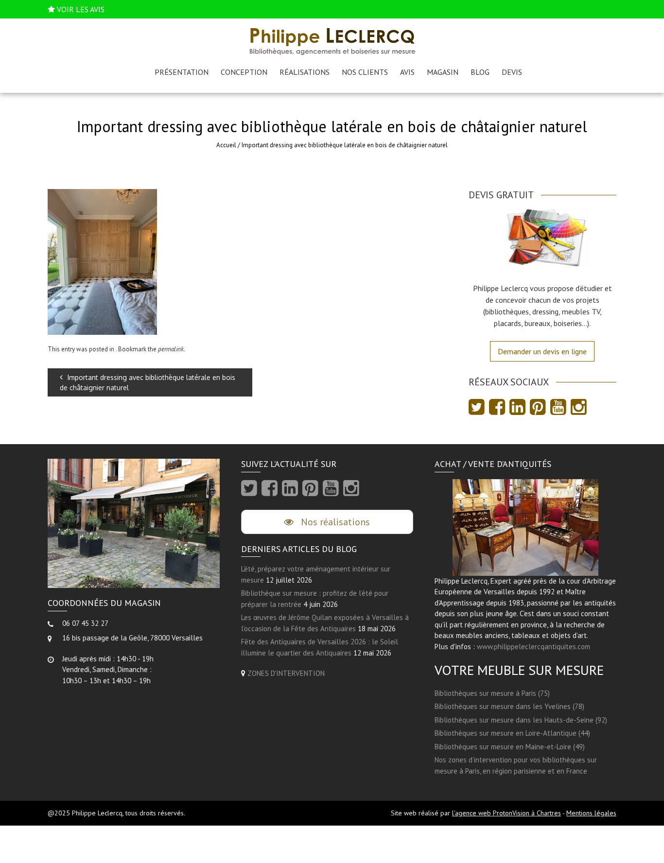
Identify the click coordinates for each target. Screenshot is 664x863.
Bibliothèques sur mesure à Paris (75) (492, 693)
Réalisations (305, 72)
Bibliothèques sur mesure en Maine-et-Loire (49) (510, 746)
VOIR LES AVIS (81, 9)
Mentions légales (591, 813)
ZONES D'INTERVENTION (286, 673)
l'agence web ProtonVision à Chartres (506, 813)
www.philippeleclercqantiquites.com (533, 646)
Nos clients (365, 72)
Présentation (182, 72)
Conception (244, 72)
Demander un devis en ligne (542, 351)
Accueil (226, 145)
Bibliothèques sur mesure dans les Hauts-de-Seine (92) (521, 720)
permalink (171, 349)
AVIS (407, 72)
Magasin (442, 72)
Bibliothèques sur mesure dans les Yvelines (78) (509, 706)
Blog (480, 72)
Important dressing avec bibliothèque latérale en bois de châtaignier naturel (147, 382)
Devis (512, 72)
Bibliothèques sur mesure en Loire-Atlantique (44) (512, 733)
